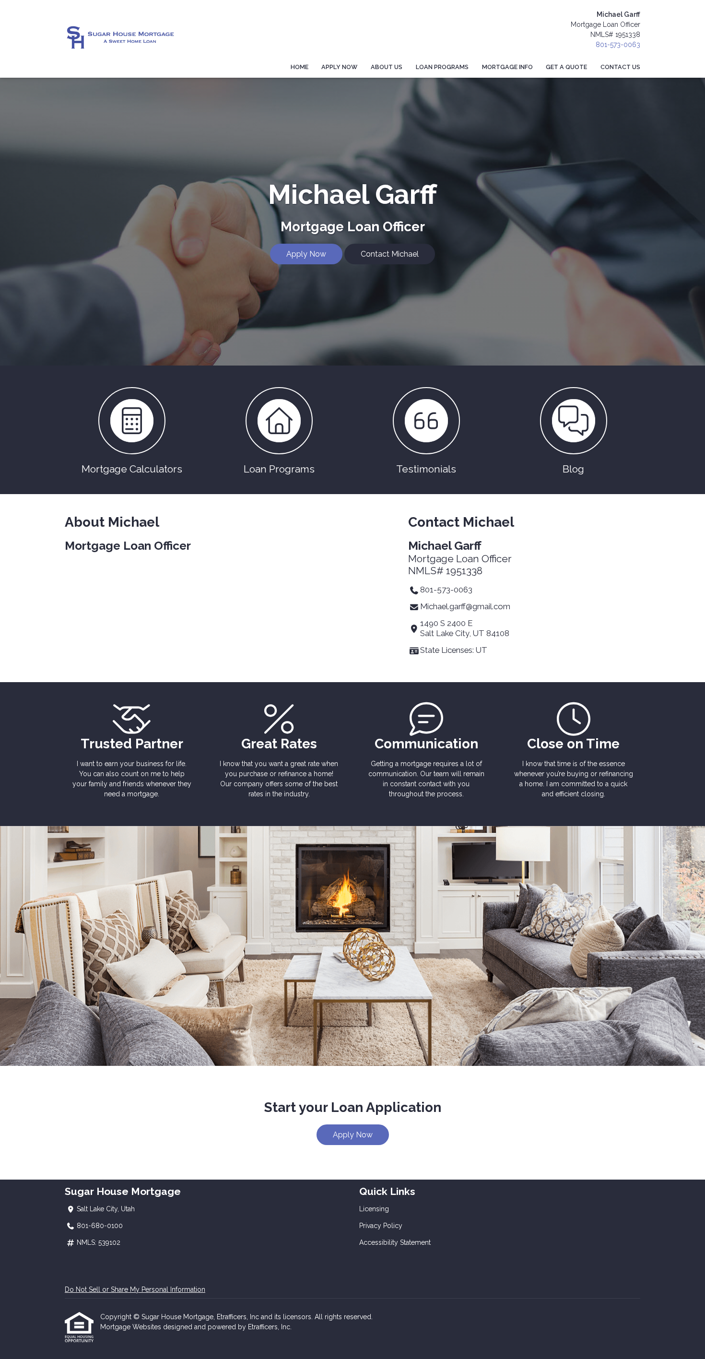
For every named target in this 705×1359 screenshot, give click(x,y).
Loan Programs (442, 67)
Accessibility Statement (395, 1242)
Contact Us (620, 67)
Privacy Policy (380, 1225)
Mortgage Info (507, 67)
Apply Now (339, 67)
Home (299, 67)
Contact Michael (390, 254)
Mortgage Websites (131, 1327)
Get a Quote (566, 67)
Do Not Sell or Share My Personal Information (135, 1289)
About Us (386, 67)
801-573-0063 (618, 44)
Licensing (374, 1209)
